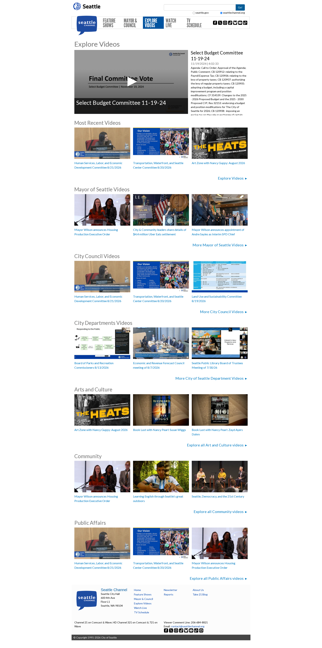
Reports (168, 594)
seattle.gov (202, 12)
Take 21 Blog (200, 594)
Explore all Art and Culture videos (215, 445)
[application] (131, 82)
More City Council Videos (222, 311)
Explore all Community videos (219, 511)
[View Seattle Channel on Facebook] (166, 630)
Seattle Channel (114, 590)
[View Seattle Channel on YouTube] (191, 630)
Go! (240, 7)
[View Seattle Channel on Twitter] (171, 630)
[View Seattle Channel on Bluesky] (186, 630)
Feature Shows (109, 23)
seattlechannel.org (234, 12)
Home (137, 589)
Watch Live (171, 23)
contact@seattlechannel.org (187, 626)
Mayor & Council (130, 23)
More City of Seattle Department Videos (209, 378)
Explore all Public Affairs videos (217, 578)
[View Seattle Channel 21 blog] (196, 630)
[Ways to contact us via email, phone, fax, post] (201, 630)
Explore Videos (151, 23)
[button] (131, 81)
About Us (198, 589)
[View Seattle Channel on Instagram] (176, 630)
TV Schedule (194, 23)
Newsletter (170, 589)
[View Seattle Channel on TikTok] (181, 630)
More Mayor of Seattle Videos (218, 245)
